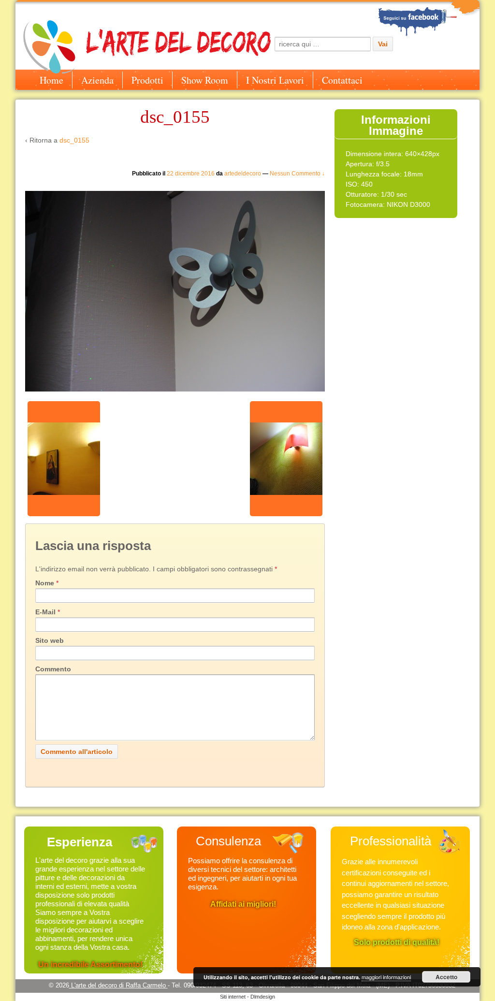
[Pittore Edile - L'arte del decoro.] (429, 19)
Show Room (204, 80)
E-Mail (45, 612)
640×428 (418, 154)
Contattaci (342, 80)
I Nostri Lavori (275, 80)
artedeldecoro (242, 173)
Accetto (446, 976)
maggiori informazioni (386, 977)
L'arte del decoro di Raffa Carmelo (118, 985)
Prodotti (147, 80)
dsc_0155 (74, 140)
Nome (44, 583)
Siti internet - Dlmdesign (247, 997)
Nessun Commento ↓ (297, 173)
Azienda (97, 80)
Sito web (49, 640)
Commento (53, 669)
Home (51, 80)
